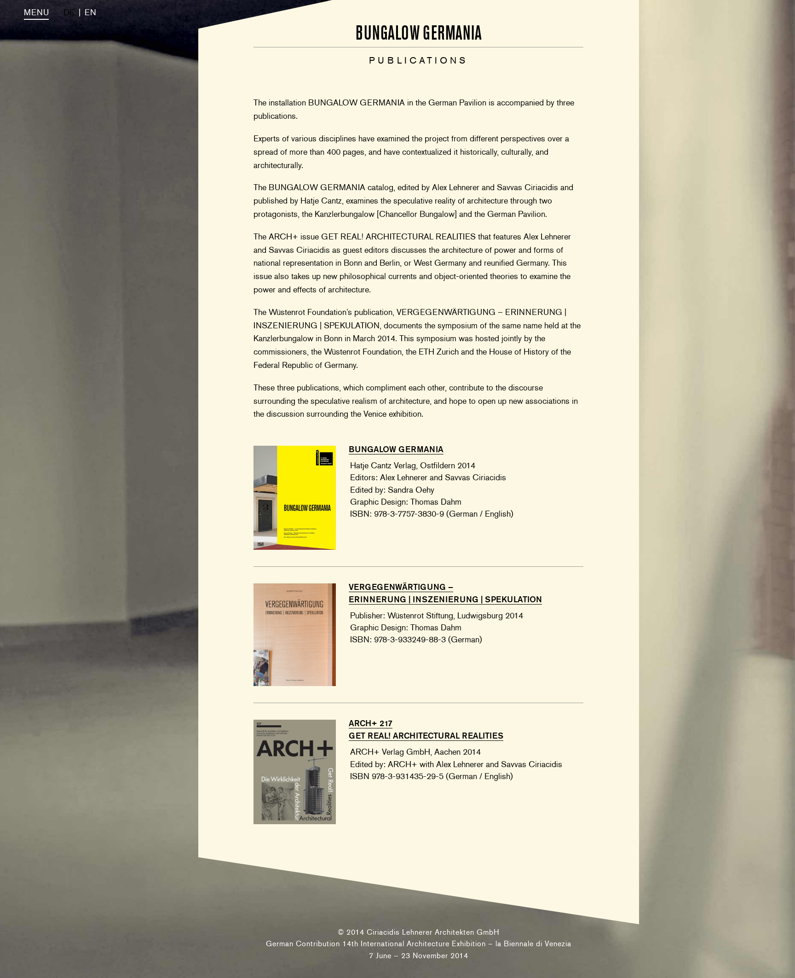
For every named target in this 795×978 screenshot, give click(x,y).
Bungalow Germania (396, 449)
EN (90, 12)
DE (69, 12)
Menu (36, 12)
